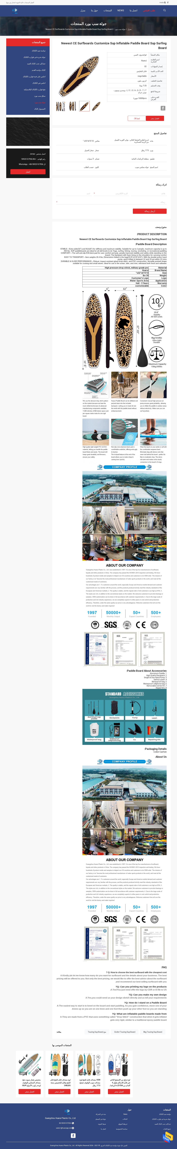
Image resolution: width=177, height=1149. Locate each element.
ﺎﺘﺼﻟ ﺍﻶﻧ (137, 118)
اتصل (28, 172)
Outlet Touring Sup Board (124, 1032)
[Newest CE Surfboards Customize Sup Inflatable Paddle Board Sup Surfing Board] (79, 76)
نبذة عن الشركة (101, 1114)
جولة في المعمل (100, 1119)
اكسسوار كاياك (39, 109)
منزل (130, 29)
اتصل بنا (103, 1129)
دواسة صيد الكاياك (38, 51)
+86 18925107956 (28, 159)
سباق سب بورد (39, 96)
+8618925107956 (36, 164)
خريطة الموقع (123, 1124)
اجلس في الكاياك (38, 83)
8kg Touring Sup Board (152, 1032)
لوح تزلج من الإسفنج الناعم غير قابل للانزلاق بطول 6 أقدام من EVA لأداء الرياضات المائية (119, 1083)
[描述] (164, 10)
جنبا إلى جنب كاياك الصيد (36, 64)
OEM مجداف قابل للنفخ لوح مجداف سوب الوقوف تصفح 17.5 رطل (90, 1083)
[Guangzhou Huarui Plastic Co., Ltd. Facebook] (168, 2)
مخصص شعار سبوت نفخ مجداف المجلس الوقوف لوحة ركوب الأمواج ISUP (31, 1083)
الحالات (125, 1119)
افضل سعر (155, 118)
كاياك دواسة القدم (38, 70)
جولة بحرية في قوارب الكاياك (34, 57)
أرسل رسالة (149, 211)
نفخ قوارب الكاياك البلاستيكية (34, 89)
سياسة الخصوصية (121, 1129)
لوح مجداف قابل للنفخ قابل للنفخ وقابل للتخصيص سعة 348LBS (60, 1083)
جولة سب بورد (120, 29)
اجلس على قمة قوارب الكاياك (34, 77)
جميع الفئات (167, 1129)
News (125, 1114)
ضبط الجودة (102, 1124)
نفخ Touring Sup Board (97, 1032)
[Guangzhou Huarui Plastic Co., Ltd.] (14, 11)
